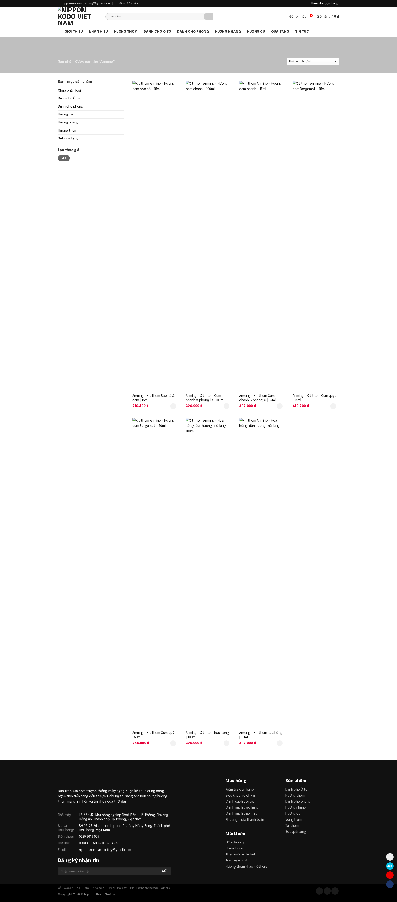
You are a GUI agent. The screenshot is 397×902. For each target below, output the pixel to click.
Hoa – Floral (234, 848)
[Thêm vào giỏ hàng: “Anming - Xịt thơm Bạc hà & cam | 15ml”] (173, 406)
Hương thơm (126, 31)
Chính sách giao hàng (242, 807)
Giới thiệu (74, 31)
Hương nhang (228, 31)
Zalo (389, 865)
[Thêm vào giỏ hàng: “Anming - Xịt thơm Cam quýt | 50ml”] (173, 743)
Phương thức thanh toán (245, 820)
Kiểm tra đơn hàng (240, 789)
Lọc (63, 158)
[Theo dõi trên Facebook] (319, 891)
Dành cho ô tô (157, 31)
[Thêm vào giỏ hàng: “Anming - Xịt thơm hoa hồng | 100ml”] (226, 743)
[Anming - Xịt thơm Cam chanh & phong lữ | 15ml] (261, 236)
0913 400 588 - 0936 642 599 (100, 843)
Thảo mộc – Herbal (240, 854)
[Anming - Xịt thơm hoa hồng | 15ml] (261, 573)
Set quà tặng (68, 138)
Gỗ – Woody (235, 842)
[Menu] (60, 31)
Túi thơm (292, 826)
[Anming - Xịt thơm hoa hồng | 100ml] (208, 573)
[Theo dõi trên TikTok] (327, 891)
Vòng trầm (293, 820)
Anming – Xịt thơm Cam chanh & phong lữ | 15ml (257, 398)
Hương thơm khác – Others (246, 867)
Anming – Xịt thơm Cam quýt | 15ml (314, 398)
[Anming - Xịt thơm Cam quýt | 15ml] (315, 236)
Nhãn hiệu (98, 31)
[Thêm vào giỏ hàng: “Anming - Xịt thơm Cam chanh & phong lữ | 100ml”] (226, 406)
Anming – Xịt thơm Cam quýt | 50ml (154, 735)
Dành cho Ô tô (69, 98)
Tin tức (302, 31)
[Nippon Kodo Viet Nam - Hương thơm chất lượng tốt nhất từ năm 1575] (78, 16)
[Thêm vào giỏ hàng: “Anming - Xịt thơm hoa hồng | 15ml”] (279, 743)
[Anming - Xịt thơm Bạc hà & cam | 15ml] (154, 236)
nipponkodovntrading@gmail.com (105, 850)
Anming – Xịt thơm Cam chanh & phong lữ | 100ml (205, 398)
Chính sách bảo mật (241, 813)
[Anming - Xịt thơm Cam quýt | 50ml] (154, 573)
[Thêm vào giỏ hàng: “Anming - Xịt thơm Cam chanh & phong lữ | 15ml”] (279, 406)
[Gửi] (208, 16)
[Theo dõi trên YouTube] (335, 891)
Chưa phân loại (69, 90)
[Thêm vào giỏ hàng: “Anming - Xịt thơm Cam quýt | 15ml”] (333, 406)
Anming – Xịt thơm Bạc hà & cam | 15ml (153, 398)
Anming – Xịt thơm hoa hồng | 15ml (260, 735)
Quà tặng (280, 31)
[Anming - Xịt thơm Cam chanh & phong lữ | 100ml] (208, 236)
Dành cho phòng (193, 31)
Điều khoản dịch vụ (240, 795)
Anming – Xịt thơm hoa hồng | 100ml (207, 735)
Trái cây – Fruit (237, 860)
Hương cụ (256, 31)
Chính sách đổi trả (240, 801)
